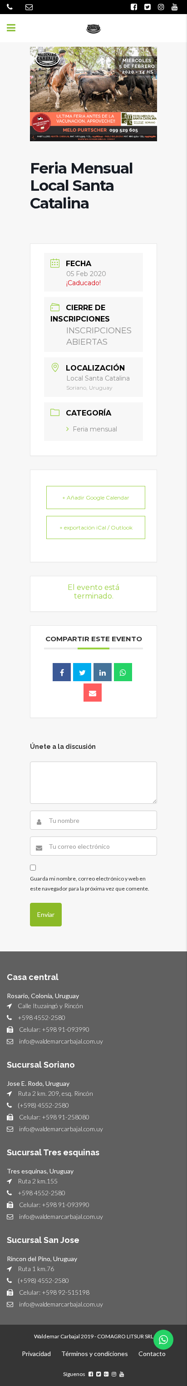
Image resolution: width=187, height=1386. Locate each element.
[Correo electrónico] (93, 692)
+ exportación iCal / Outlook (96, 527)
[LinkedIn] (103, 672)
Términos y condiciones (94, 1353)
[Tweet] (82, 672)
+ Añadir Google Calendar (95, 497)
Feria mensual (95, 429)
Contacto (152, 1353)
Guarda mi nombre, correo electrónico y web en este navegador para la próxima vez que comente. (89, 883)
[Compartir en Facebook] (62, 672)
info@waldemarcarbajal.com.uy (61, 1041)
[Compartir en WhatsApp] (123, 672)
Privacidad (36, 1353)
